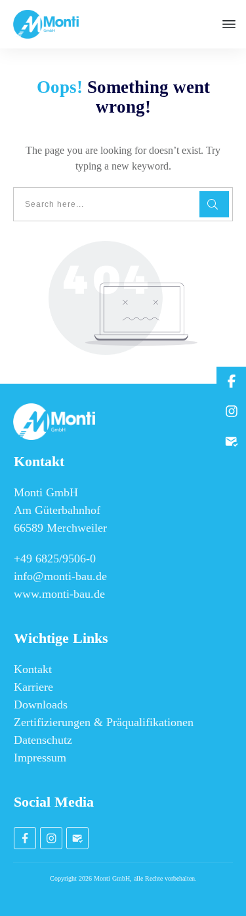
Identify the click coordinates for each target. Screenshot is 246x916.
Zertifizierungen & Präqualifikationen (104, 722)
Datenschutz (43, 739)
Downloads (41, 704)
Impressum (40, 757)
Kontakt (33, 669)
